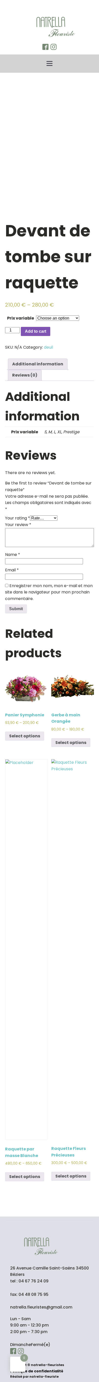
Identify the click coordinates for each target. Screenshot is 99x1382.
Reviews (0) (24, 375)
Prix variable (20, 318)
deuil (48, 347)
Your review (18, 525)
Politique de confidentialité (36, 1371)
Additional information (37, 364)
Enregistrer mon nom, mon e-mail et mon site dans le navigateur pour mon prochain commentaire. (49, 592)
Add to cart (35, 331)
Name (12, 554)
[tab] (38, 364)
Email (12, 570)
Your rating (17, 518)
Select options (24, 736)
